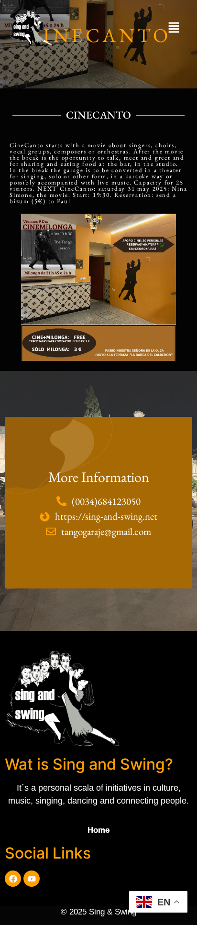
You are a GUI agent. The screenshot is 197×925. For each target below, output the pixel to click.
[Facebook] (13, 879)
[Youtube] (31, 879)
